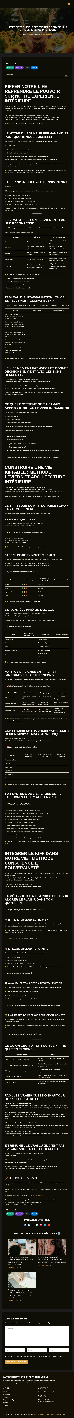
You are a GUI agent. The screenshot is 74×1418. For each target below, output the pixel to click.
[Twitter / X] (33, 1225)
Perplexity (19, 67)
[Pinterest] (41, 1225)
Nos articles (11, 1267)
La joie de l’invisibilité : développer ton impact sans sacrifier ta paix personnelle (52, 1259)
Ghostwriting (7, 1392)
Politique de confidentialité (52, 1414)
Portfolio (5, 1397)
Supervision (6, 1394)
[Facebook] (25, 1225)
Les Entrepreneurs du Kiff (35, 1195)
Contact (5, 1405)
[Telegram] (45, 1225)
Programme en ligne (9, 1400)
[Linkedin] (29, 1225)
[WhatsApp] (37, 1225)
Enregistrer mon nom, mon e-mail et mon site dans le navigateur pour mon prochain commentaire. (35, 1356)
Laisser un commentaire (46, 34)
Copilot (34, 67)
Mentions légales (39, 1414)
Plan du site (64, 1414)
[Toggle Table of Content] (65, 75)
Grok (27, 67)
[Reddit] (49, 1225)
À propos (5, 1402)
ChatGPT (10, 67)
